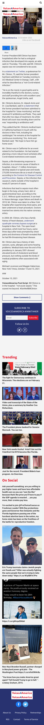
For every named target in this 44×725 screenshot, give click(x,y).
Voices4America (9, 38)
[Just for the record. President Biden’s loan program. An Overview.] (22, 462)
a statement (29, 106)
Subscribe (33, 317)
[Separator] (15, 48)
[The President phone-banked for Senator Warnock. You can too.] (22, 418)
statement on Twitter (15, 71)
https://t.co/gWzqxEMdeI (13, 621)
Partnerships (35, 712)
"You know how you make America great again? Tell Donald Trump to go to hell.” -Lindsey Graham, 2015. (20, 680)
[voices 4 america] (22, 11)
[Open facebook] (25, 330)
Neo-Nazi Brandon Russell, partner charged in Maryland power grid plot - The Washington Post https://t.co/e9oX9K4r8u (22, 669)
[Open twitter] (19, 330)
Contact (16, 719)
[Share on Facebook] (6, 48)
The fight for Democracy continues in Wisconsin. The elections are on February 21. (21, 380)
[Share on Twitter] (12, 48)
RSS (7, 719)
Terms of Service (31, 719)
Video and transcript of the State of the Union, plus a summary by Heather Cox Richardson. (19, 405)
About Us (7, 712)
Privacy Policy (20, 712)
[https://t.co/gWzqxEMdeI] (22, 599)
